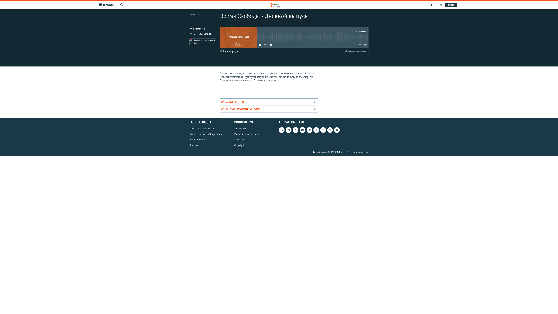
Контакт (193, 145)
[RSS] (323, 130)
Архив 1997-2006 (198, 140)
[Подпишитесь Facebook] (288, 130)
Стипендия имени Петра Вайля (205, 134)
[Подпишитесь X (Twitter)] (295, 130)
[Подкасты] (330, 130)
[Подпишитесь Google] (282, 130)
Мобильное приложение (202, 129)
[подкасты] (440, 5)
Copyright (239, 145)
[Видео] (432, 5)
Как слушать (240, 129)
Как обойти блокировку (246, 134)
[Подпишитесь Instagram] (316, 130)
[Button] (197, 29)
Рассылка (239, 140)
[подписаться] (337, 130)
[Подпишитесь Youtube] (302, 130)
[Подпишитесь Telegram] (309, 130)
